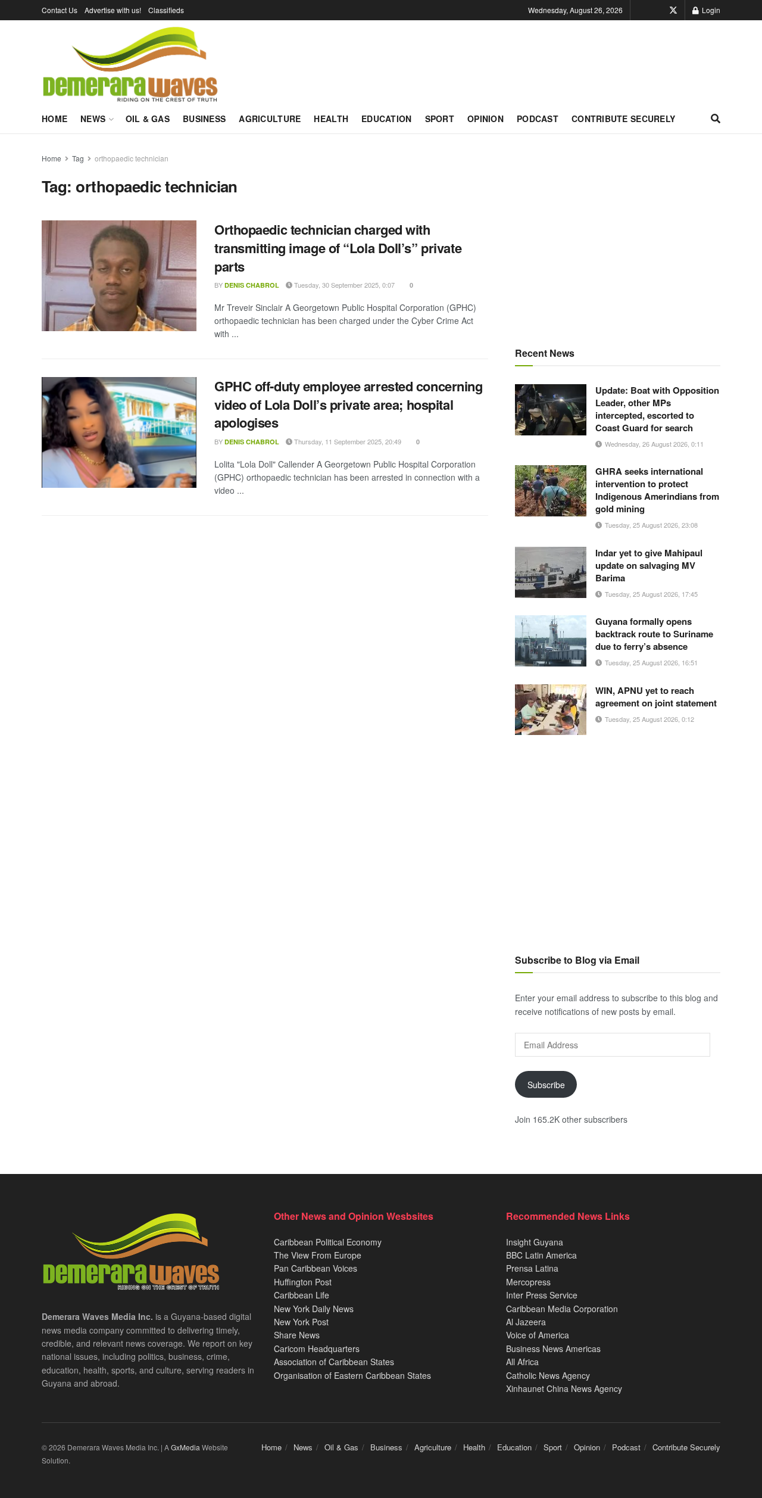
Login (710, 10)
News (92, 118)
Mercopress (528, 1282)
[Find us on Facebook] (656, 10)
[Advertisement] (617, 235)
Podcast (537, 118)
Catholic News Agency (548, 1375)
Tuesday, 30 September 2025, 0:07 (343, 284)
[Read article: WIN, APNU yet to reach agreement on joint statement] (550, 710)
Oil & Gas (148, 118)
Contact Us (59, 10)
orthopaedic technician (131, 158)
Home (54, 118)
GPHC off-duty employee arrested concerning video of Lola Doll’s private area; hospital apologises (348, 404)
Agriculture (270, 118)
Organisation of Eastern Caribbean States (352, 1375)
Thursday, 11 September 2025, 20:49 (346, 441)
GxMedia (185, 1447)
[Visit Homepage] (130, 65)
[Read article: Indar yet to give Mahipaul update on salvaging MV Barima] (550, 572)
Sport (439, 118)
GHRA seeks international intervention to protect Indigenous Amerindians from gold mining (657, 490)
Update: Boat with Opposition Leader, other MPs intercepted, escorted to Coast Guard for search (657, 409)
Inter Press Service (541, 1295)
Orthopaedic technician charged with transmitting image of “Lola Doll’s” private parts (337, 248)
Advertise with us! (113, 10)
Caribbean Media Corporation (562, 1309)
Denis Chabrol (251, 285)
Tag (78, 158)
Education (386, 118)
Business (204, 118)
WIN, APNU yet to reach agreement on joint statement (656, 696)
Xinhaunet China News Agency (564, 1388)
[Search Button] (715, 118)
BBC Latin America (541, 1255)
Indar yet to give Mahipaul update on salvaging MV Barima (648, 565)
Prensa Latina (532, 1268)
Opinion (485, 118)
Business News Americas (553, 1348)
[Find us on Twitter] (673, 10)
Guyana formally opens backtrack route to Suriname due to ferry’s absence (654, 634)
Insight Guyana (534, 1242)
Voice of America (537, 1335)
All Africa (522, 1362)
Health (331, 118)
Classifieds (166, 10)
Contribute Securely (623, 118)
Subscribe (546, 1085)
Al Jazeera (526, 1322)
